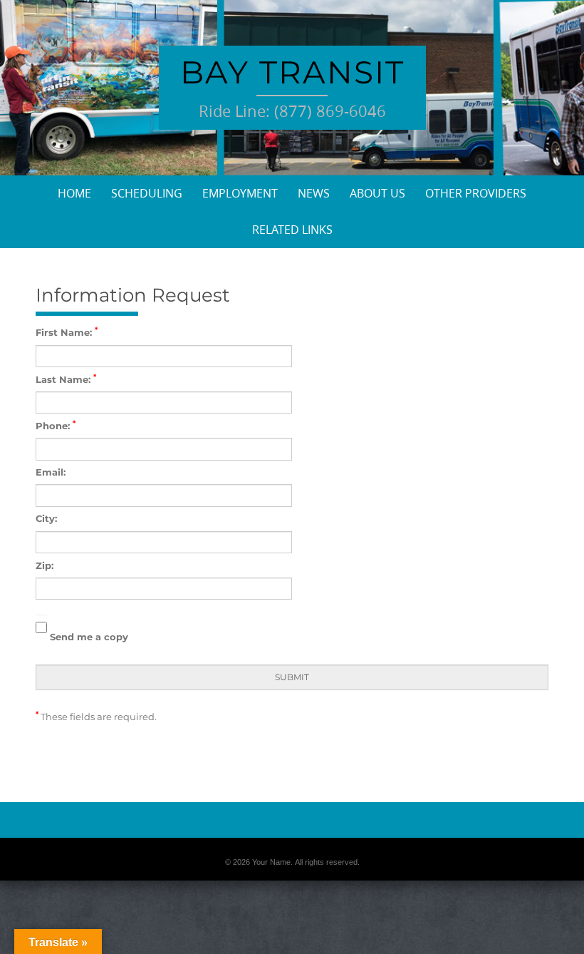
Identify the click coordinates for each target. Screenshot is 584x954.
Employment (240, 193)
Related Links (292, 229)
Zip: (44, 565)
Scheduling (146, 193)
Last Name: (66, 379)
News (314, 193)
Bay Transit (292, 72)
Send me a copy (87, 636)
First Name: (67, 332)
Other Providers (475, 193)
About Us (377, 193)
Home (74, 193)
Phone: (55, 425)
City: (46, 518)
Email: (51, 472)
